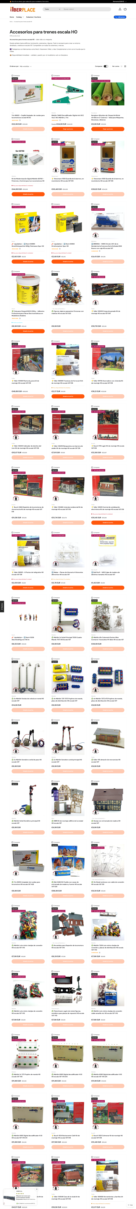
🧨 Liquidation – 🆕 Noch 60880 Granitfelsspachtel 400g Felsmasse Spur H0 (28, 245)
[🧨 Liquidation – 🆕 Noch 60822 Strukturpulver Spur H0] (68, 222)
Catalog (19, 17)
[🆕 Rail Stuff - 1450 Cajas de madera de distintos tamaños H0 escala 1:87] (107, 550)
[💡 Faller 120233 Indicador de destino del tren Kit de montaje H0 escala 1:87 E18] (28, 424)
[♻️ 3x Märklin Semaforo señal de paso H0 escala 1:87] (28, 738)
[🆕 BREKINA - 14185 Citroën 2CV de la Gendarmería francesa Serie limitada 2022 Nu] (107, 222)
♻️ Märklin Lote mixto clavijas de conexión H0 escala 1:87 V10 (27, 946)
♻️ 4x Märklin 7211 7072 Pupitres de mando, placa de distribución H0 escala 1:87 (67, 700)
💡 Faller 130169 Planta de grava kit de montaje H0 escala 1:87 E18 (25, 382)
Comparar (98, 66)
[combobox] (77, 9)
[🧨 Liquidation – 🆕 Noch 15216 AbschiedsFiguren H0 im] (28, 616)
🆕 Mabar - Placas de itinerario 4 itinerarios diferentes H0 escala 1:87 (67, 573)
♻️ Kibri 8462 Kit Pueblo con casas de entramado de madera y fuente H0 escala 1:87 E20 (67, 884)
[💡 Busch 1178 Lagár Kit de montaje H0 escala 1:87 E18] (107, 424)
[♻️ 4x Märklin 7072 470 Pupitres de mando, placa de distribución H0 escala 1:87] (107, 677)
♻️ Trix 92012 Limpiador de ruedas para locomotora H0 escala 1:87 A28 (26, 883)
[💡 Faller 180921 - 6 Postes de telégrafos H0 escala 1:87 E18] (28, 550)
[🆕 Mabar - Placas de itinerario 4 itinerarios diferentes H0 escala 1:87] (68, 550)
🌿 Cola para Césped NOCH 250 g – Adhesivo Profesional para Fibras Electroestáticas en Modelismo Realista (28, 313)
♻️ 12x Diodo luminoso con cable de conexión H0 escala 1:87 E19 (107, 883)
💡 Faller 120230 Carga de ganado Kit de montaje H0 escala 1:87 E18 (105, 312)
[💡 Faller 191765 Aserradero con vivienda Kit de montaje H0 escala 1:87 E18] (107, 359)
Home (12, 17)
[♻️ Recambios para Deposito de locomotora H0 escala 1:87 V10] (68, 924)
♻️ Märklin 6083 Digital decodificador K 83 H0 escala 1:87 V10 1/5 (27, 1137)
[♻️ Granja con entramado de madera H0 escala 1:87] (107, 799)
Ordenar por (14, 66)
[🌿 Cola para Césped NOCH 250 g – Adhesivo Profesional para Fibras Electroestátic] (28, 289)
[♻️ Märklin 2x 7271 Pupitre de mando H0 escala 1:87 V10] (28, 1053)
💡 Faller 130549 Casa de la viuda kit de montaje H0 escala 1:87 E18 (66, 1198)
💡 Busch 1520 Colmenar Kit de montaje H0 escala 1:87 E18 (107, 1137)
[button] (125, 9)
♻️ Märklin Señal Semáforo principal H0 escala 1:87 (26, 822)
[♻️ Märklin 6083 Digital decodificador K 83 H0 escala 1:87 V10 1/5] (28, 1114)
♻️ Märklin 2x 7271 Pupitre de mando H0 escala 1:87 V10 (26, 1075)
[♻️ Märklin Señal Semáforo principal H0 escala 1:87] (28, 799)
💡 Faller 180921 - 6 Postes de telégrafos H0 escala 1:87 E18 (27, 573)
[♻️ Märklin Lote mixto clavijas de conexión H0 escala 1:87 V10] (28, 924)
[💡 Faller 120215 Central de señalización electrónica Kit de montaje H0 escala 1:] (107, 485)
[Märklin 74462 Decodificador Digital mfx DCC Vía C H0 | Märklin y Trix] (68, 93)
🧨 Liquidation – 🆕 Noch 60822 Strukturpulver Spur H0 (63, 245)
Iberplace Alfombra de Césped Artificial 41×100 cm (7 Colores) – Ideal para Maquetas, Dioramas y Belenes (107, 117)
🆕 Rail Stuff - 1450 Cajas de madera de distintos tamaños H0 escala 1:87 (105, 573)
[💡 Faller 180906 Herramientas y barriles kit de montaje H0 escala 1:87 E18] (107, 1175)
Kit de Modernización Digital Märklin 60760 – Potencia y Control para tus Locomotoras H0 (28, 180)
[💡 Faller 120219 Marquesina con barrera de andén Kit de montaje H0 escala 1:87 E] (68, 424)
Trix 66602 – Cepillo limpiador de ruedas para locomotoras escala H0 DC (28, 116)
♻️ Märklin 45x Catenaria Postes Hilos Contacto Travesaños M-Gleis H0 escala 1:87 (107, 638)
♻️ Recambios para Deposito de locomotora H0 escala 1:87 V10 (67, 946)
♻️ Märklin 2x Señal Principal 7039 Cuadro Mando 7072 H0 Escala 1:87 (67, 638)
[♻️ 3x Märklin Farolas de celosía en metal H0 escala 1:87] (28, 677)
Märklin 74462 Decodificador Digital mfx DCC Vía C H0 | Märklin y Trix (68, 116)
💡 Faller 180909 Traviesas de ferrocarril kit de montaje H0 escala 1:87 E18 (67, 382)
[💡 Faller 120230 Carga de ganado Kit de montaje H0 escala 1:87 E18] (107, 289)
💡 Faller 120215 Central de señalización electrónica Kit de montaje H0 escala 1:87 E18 (107, 508)
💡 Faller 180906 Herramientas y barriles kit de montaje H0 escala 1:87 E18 (107, 1198)
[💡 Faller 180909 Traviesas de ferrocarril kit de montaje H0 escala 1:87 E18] (68, 359)
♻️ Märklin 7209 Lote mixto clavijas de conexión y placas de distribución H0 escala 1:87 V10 (107, 947)
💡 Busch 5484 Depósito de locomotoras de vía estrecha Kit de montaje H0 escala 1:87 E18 (28, 509)
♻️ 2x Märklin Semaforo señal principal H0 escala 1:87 (67, 761)
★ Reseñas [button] (2, 606)
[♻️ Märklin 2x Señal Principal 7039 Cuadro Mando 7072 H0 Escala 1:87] (68, 616)
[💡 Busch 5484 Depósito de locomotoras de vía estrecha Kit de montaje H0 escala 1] (28, 485)
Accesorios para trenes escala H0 (23, 21)
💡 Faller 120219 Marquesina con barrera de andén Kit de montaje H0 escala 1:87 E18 (67, 447)
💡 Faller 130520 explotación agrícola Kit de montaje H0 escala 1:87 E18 (27, 1198)
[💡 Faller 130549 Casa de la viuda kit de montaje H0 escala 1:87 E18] (68, 1175)
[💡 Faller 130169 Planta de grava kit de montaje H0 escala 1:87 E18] (28, 359)
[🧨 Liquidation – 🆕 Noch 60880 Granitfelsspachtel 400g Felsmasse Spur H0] (28, 222)
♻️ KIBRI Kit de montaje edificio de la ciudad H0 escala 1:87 (67, 822)
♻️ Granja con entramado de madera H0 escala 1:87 (105, 822)
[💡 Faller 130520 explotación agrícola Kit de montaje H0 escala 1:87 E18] (28, 1175)
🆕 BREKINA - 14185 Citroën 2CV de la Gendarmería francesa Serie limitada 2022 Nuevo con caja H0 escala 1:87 (106, 246)
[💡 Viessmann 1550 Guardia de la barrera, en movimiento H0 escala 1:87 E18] (68, 157)
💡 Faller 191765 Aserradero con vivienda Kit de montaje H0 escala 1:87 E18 (107, 382)
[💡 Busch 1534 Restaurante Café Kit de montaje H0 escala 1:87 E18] (68, 1114)
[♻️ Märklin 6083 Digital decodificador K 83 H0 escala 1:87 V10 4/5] (68, 1053)
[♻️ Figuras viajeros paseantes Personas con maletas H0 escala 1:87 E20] (68, 289)
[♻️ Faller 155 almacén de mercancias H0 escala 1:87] (107, 738)
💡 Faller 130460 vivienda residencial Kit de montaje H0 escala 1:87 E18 (67, 508)
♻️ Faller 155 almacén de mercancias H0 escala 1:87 (105, 761)
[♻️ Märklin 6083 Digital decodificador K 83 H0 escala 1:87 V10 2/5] (107, 1053)
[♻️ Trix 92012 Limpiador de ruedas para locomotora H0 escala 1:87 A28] (28, 860)
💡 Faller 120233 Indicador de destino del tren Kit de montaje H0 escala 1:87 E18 (26, 447)
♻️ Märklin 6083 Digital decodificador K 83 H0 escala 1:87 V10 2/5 (106, 1075)
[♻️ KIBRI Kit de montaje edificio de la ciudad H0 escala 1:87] (68, 799)
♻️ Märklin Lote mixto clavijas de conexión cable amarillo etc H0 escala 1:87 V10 (106, 1012)
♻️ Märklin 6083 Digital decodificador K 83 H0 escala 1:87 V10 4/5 (67, 1075)
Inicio (11, 21)
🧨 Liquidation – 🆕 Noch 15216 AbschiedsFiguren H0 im (23, 638)
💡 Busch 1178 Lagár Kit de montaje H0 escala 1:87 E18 (107, 447)
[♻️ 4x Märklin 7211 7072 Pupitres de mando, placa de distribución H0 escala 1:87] (68, 677)
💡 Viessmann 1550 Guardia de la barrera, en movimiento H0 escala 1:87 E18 (68, 180)
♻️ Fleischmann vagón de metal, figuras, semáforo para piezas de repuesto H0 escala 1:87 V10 (68, 1013)
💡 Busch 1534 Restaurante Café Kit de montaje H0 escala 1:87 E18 (66, 1137)
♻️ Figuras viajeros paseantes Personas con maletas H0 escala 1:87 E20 (68, 312)
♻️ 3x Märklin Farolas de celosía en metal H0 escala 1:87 (28, 700)
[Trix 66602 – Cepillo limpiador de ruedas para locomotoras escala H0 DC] (28, 93)
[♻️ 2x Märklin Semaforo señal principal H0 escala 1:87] (68, 738)
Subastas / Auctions (33, 17)
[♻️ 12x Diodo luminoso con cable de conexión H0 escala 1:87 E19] (107, 860)
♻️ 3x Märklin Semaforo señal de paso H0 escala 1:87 (27, 761)
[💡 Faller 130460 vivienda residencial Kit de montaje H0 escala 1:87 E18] (68, 485)
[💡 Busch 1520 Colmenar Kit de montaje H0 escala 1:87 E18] (107, 1114)
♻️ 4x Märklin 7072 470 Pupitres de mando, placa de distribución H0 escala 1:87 (106, 700)
